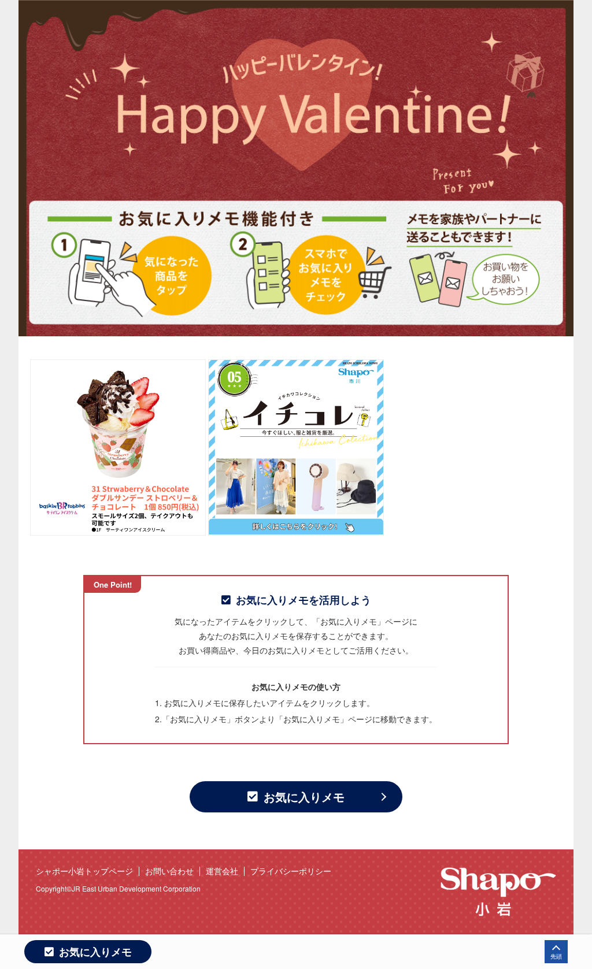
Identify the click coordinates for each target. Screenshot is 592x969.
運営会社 (222, 871)
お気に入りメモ (304, 796)
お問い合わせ (169, 871)
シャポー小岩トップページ (84, 871)
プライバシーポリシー (290, 871)
